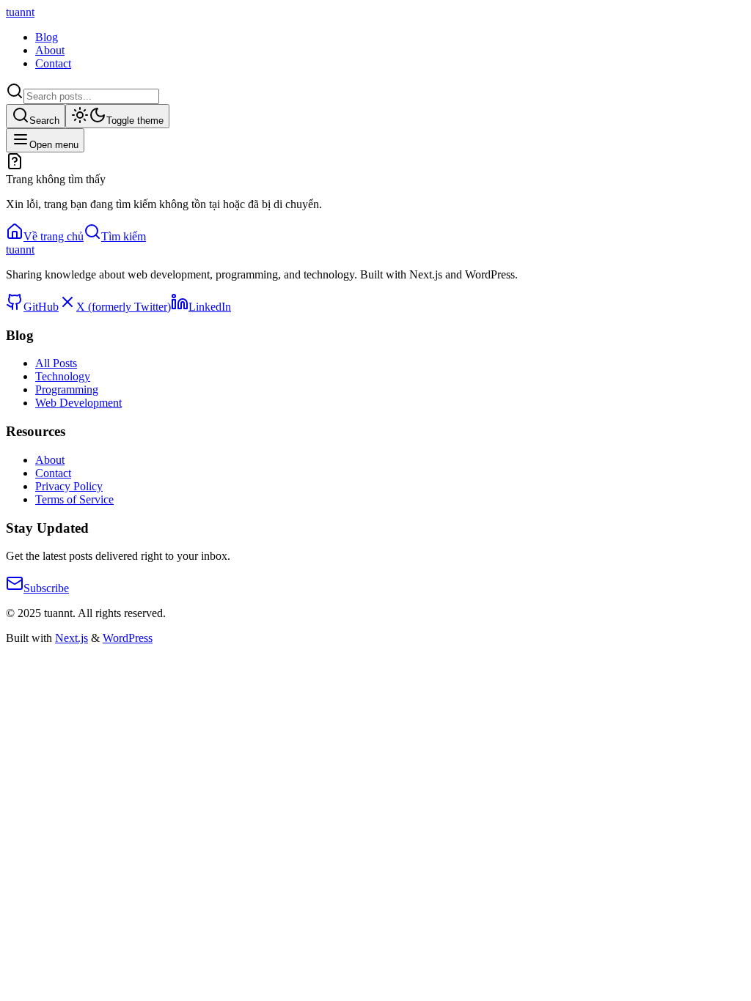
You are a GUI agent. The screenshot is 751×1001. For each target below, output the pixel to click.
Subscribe (46, 588)
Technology (62, 376)
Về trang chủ (53, 236)
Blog (46, 37)
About (50, 50)
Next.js (71, 638)
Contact (53, 63)
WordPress (128, 638)
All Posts (56, 363)
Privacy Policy (69, 486)
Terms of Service (74, 499)
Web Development (78, 402)
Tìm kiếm (123, 236)
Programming (66, 389)
